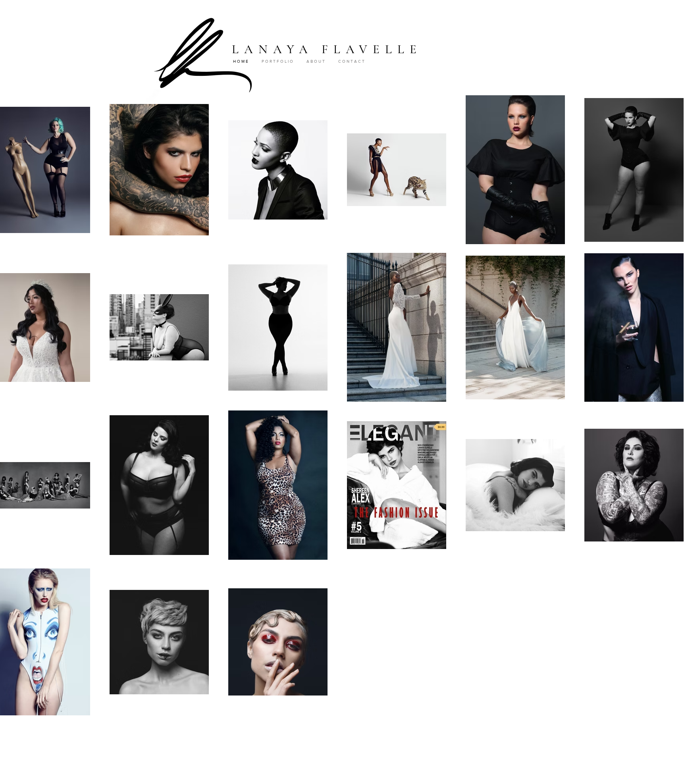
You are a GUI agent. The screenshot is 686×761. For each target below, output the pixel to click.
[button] (280, 61)
